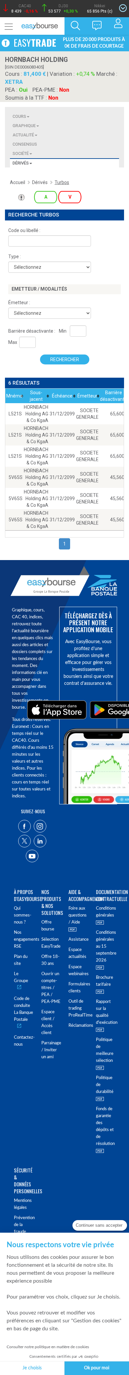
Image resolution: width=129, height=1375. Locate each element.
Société (21, 153)
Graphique (24, 125)
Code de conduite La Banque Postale (23, 1009)
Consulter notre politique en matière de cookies (48, 1347)
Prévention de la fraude (23, 1225)
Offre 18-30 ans (50, 960)
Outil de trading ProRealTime (78, 1008)
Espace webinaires (78, 970)
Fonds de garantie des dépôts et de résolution (105, 1126)
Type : (14, 256)
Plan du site (20, 960)
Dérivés (21, 163)
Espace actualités (77, 953)
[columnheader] (14, 396)
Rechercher (64, 359)
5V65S (15, 477)
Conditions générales (105, 912)
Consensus (25, 144)
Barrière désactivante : (31, 331)
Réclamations (78, 1025)
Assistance (78, 939)
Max (12, 342)
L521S (15, 413)
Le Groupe (21, 977)
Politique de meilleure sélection (104, 1050)
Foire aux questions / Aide (77, 915)
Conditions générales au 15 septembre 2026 (105, 946)
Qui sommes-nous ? (22, 915)
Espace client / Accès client (48, 1022)
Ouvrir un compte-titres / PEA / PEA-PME (51, 988)
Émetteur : (19, 302)
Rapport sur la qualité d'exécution (105, 1012)
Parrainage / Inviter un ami (51, 1050)
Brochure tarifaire (104, 981)
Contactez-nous (23, 1041)
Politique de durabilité (104, 1085)
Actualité (23, 134)
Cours (19, 116)
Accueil (17, 182)
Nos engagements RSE (23, 939)
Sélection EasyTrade (51, 943)
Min (62, 331)
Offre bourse (47, 925)
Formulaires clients (78, 987)
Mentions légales (23, 1204)
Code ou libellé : (24, 230)
